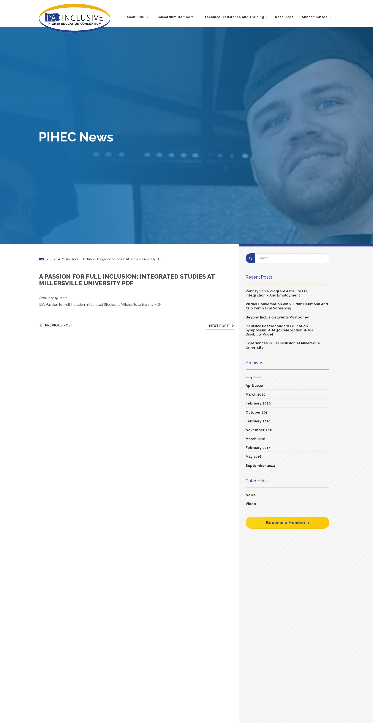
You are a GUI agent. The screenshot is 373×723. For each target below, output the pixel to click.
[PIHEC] (74, 18)
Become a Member (286, 522)
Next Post (219, 326)
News (250, 495)
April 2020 (254, 386)
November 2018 (259, 430)
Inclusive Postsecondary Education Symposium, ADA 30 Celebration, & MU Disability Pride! (279, 330)
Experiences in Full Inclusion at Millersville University (283, 345)
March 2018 (255, 439)
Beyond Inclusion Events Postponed (277, 317)
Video (251, 504)
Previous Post (59, 325)
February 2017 (258, 448)
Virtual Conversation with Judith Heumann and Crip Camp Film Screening (287, 306)
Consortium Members (175, 17)
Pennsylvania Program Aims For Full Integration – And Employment (277, 293)
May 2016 (253, 457)
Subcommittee (315, 17)
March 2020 (256, 394)
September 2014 (260, 466)
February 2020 (258, 403)
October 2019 (258, 412)
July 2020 (254, 377)
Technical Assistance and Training (234, 17)
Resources (284, 17)
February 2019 (258, 421)
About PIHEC (137, 17)
